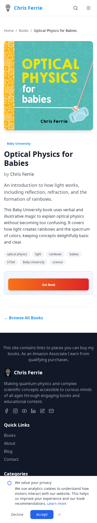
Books (24, 30)
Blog (8, 451)
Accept (42, 514)
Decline (17, 514)
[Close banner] (59, 515)
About (9, 443)
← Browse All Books (23, 318)
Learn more (56, 503)
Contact (11, 459)
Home (9, 30)
